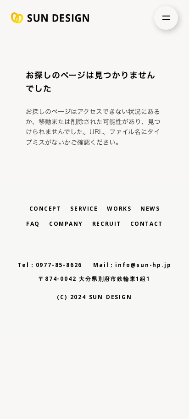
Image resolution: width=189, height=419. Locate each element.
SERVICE (84, 208)
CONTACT (146, 224)
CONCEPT (45, 208)
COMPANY (66, 224)
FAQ (33, 224)
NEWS (150, 208)
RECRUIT (106, 224)
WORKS (119, 208)
